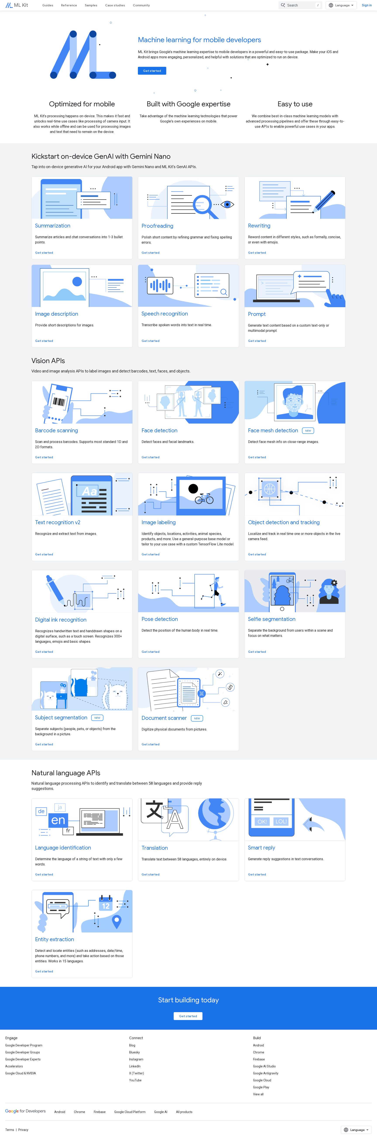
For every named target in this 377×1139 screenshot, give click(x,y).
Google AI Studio (264, 1066)
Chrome (258, 1052)
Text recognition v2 (57, 522)
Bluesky (134, 1052)
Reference (69, 5)
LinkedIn (135, 1066)
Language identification (63, 847)
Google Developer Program (23, 1045)
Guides (47, 5)
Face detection (159, 430)
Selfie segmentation (271, 619)
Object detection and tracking (284, 522)
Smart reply (261, 847)
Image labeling (159, 522)
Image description (56, 314)
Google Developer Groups (22, 1052)
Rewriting (259, 225)
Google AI (160, 1112)
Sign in (367, 5)
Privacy (23, 1130)
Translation (155, 848)
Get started (152, 71)
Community (141, 5)
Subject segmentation (68, 717)
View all (258, 1094)
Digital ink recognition (60, 620)
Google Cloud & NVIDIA (20, 1073)
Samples (91, 5)
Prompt (257, 314)
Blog (132, 1045)
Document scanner (171, 718)
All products (184, 1112)
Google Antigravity (265, 1073)
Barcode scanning (56, 430)
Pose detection (160, 619)
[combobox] (300, 5)
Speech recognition (165, 313)
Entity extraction (54, 939)
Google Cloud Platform (130, 1112)
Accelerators (14, 1066)
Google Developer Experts (23, 1059)
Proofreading (157, 226)
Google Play (261, 1087)
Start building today (188, 1000)
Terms (9, 1130)
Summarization (52, 225)
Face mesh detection (280, 430)
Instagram (136, 1059)
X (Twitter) (136, 1073)
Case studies (115, 5)
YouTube (135, 1080)
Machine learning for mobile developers (199, 39)
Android (258, 1045)
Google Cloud (262, 1080)
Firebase (259, 1059)
